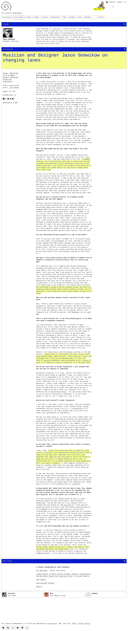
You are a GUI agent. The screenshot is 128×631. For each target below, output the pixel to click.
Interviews (18, 17)
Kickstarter (52, 623)
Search (101, 17)
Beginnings (14, 73)
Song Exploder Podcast (45, 583)
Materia (39, 587)
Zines (80, 17)
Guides (36, 17)
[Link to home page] (6, 6)
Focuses (45, 17)
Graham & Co (41, 306)
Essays (28, 17)
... (94, 17)
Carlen (73, 310)
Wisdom (72, 17)
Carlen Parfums (42, 35)
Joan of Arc (41, 134)
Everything (7, 17)
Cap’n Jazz (54, 134)
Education (14, 77)
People (120, 2)
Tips (64, 17)
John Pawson (41, 580)
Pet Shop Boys (41, 570)
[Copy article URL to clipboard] (10, 99)
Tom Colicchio (65, 505)
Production (7, 79)
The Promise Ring (75, 73)
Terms (74, 623)
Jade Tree (75, 132)
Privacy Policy (84, 623)
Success (6, 77)
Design (5, 73)
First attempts (9, 75)
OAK (37, 314)
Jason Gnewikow (9, 39)
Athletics (70, 33)
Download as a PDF (10, 102)
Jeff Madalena (73, 312)
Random (87, 17)
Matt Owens (46, 207)
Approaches (55, 17)
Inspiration (7, 82)
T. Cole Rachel (13, 87)
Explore (112, 2)
